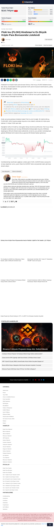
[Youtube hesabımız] (19, 525)
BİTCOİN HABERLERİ (6, 14)
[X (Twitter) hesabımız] (10, 525)
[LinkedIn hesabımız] (33, 525)
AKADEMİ (4, 20)
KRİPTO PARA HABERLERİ (8, 11)
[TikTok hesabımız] (24, 525)
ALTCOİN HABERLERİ (7, 17)
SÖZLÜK (4, 22)
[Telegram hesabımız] (38, 525)
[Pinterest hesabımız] (29, 525)
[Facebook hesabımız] (5, 525)
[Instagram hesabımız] (14, 525)
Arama (39, 6)
